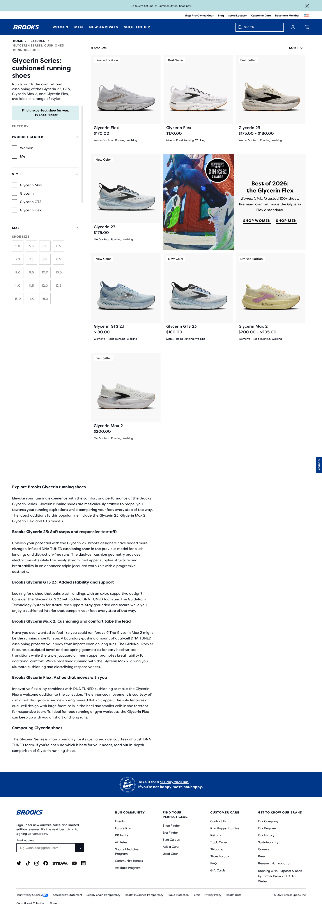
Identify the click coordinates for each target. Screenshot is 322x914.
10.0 (45, 272)
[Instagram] (36, 863)
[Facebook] (45, 863)
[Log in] (293, 27)
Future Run (123, 828)
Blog (221, 15)
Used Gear (170, 853)
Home (18, 41)
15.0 (45, 298)
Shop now (185, 5)
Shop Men (286, 221)
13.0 (18, 298)
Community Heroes (129, 860)
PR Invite (121, 835)
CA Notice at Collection (30, 903)
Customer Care (261, 15)
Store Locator (237, 15)
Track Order (218, 842)
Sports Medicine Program (126, 851)
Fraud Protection (178, 894)
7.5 (31, 259)
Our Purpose (267, 828)
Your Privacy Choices (29, 894)
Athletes (121, 842)
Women (26, 148)
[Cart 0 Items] (307, 27)
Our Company (268, 821)
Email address (25, 840)
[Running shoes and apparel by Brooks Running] (26, 27)
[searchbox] (261, 27)
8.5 (58, 259)
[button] (319, 465)
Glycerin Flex (31, 210)
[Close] (307, 5)
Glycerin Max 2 (129, 632)
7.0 (18, 259)
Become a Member (287, 15)
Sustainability (268, 842)
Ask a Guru (171, 846)
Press (261, 856)
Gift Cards (217, 870)
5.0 (17, 246)
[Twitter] (18, 863)
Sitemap (55, 903)
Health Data (234, 894)
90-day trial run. (174, 782)
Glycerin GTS (30, 202)
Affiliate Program (128, 867)
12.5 (58, 285)
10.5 (59, 272)
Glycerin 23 (76, 543)
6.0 (45, 246)
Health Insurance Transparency (144, 894)
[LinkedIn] (83, 863)
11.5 (31, 285)
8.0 (45, 259)
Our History (266, 835)
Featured (37, 41)
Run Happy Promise (224, 828)
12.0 (45, 285)
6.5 (58, 246)
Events (120, 821)
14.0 (31, 298)
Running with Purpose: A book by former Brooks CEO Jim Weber (280, 876)
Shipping (216, 849)
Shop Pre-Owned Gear (199, 15)
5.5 (31, 246)
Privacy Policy (212, 894)
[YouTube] (74, 863)
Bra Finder (170, 832)
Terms (196, 894)
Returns (215, 835)
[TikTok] (27, 863)
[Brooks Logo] (52, 813)
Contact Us (218, 821)
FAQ (213, 863)
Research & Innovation (274, 863)
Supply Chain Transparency (103, 894)
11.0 (17, 285)
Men (24, 156)
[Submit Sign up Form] (79, 847)
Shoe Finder (48, 115)
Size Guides (171, 839)
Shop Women (257, 221)
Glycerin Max (31, 185)
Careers (263, 849)
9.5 (31, 272)
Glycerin (27, 193)
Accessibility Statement (67, 894)
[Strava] (60, 863)
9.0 (17, 272)
